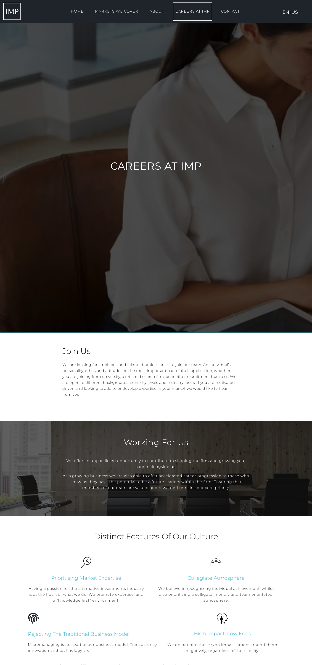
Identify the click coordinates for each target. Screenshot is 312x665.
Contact (230, 11)
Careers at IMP (192, 11)
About (157, 11)
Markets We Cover (116, 11)
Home (77, 11)
